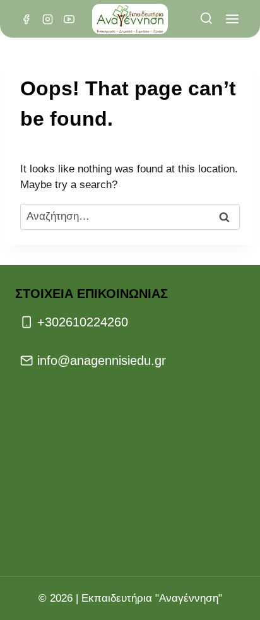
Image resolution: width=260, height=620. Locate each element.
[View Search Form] (206, 19)
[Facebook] (26, 19)
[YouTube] (69, 19)
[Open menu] (232, 19)
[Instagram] (47, 19)
